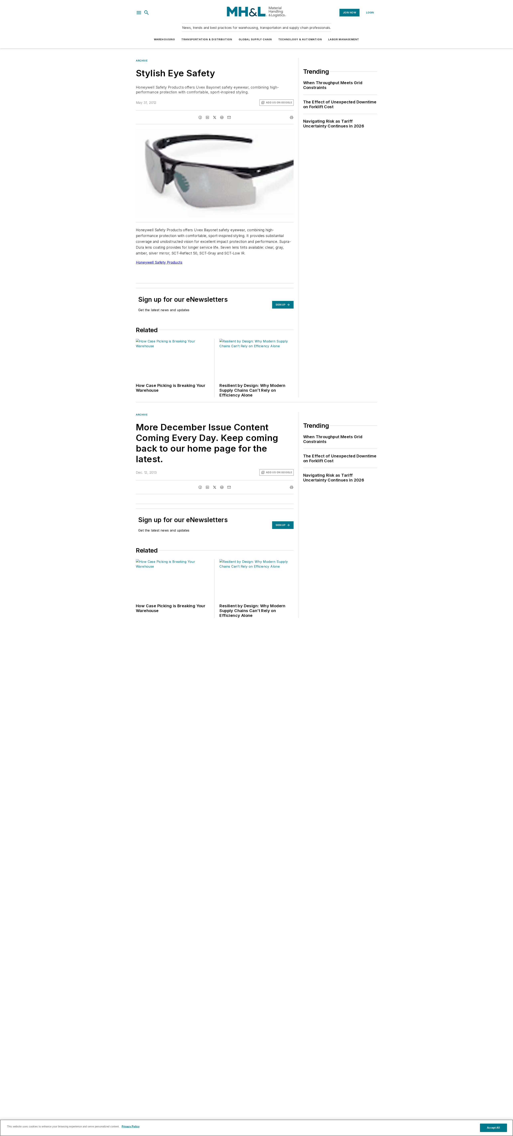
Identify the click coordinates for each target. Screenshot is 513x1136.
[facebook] (200, 117)
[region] (256, 1128)
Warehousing (164, 39)
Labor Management (343, 39)
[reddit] (222, 117)
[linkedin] (207, 117)
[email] (229, 117)
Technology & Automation (300, 39)
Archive (141, 60)
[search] (146, 13)
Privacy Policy (130, 1126)
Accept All (493, 1127)
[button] (139, 13)
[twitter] (215, 117)
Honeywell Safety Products (159, 262)
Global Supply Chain (255, 39)
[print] (292, 117)
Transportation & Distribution (206, 39)
